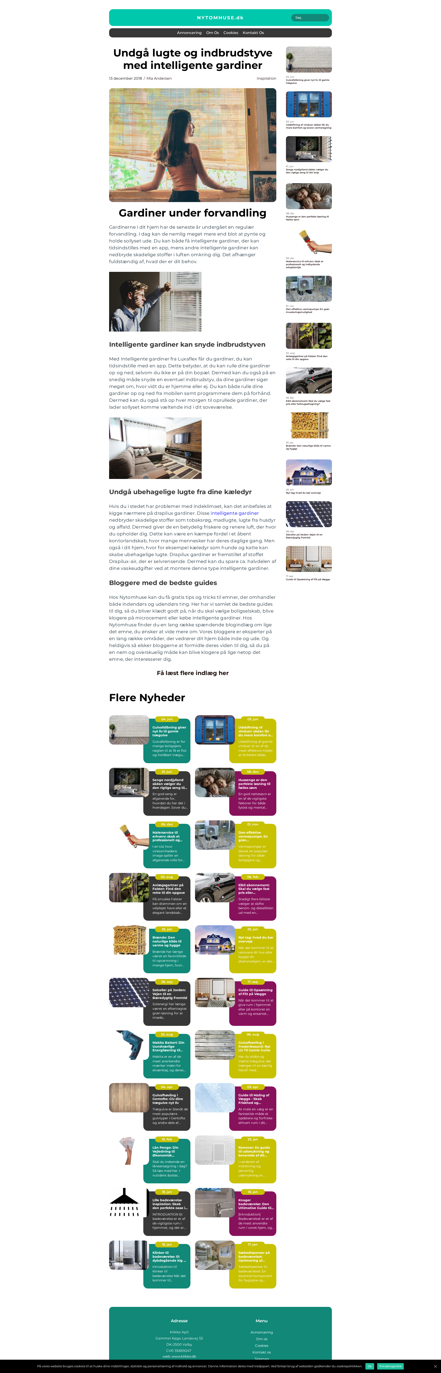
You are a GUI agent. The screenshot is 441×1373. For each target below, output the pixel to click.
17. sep (253, 982)
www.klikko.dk (184, 1356)
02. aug (167, 877)
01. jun (167, 772)
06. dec (167, 824)
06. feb (252, 877)
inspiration (266, 78)
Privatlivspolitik (390, 1366)
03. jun (252, 719)
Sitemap (261, 1359)
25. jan (167, 929)
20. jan (252, 929)
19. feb (167, 1139)
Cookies (230, 33)
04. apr (167, 1087)
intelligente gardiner (235, 513)
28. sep (167, 982)
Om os (212, 33)
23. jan (253, 1139)
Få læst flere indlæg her (193, 673)
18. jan (167, 1192)
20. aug (167, 1034)
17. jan (253, 1244)
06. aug (253, 1034)
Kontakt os (253, 33)
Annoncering (189, 33)
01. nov (252, 824)
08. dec (253, 772)
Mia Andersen (159, 78)
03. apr (252, 1087)
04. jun (167, 719)
